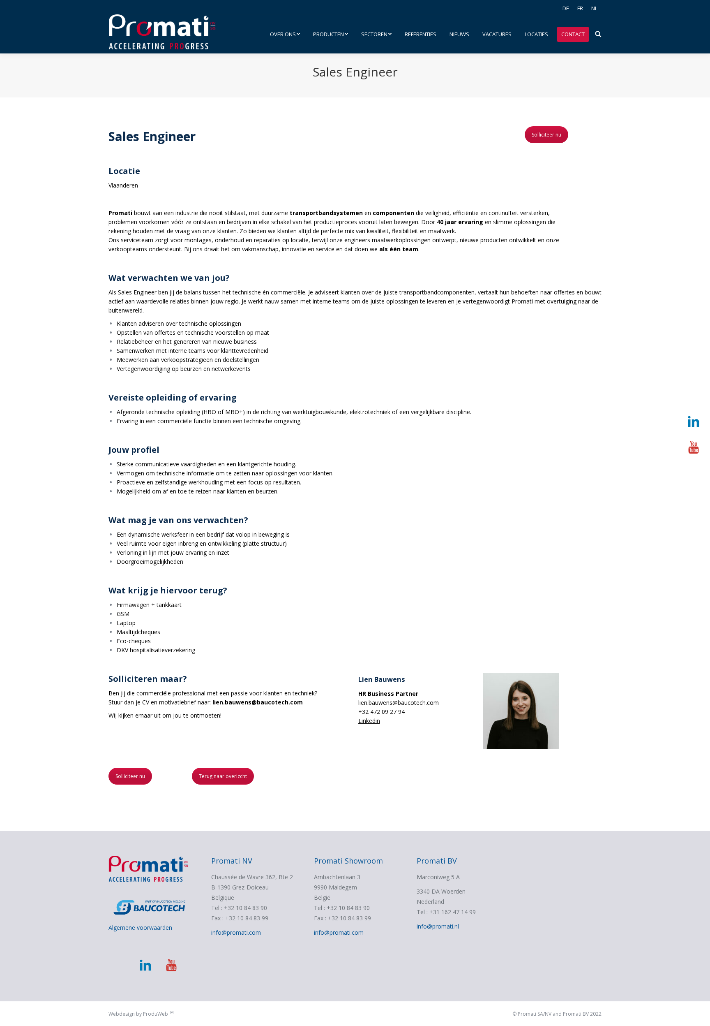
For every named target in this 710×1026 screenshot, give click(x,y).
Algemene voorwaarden (140, 927)
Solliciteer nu (546, 134)
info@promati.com (236, 932)
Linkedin (369, 721)
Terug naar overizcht (223, 776)
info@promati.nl (438, 926)
